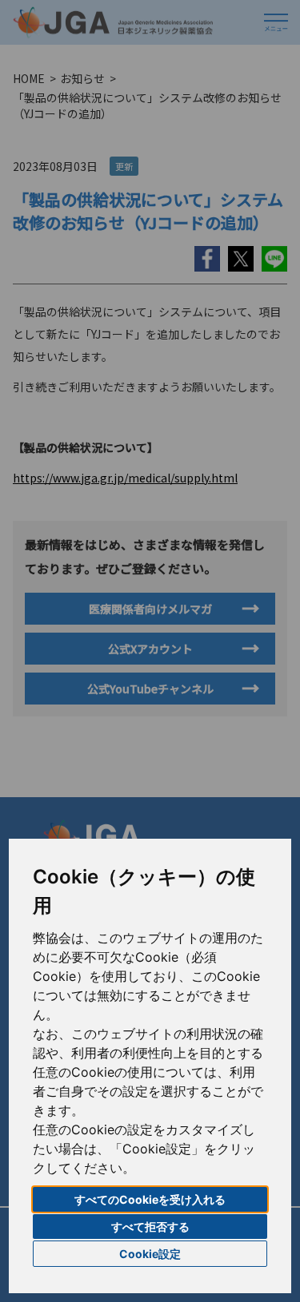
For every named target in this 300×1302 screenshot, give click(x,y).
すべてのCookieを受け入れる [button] (150, 1199)
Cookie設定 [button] (150, 1253)
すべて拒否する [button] (150, 1226)
